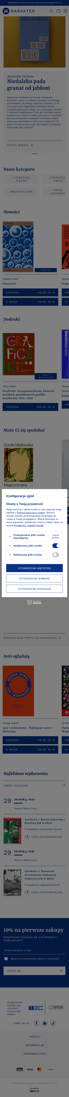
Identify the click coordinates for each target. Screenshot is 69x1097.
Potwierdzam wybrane (34, 578)
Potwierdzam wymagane (34, 588)
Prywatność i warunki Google (29, 525)
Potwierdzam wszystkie (34, 568)
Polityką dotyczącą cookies (31, 512)
